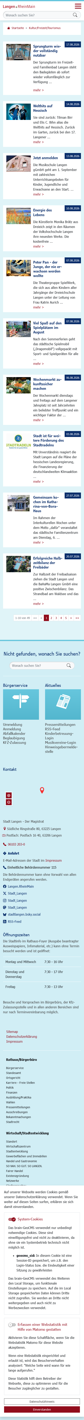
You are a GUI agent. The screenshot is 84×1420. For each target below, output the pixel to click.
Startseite (18, 28)
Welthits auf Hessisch (42, 108)
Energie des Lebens (42, 212)
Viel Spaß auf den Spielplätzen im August (47, 327)
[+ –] (42, 793)
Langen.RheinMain (21, 886)
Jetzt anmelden (45, 157)
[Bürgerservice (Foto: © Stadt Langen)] (21, 704)
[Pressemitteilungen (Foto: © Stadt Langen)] (63, 704)
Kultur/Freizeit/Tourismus (45, 28)
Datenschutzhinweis (42, 1401)
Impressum (53, 860)
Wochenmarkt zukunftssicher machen (47, 384)
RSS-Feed (14, 921)
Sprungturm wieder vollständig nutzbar (47, 50)
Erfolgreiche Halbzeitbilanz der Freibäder (47, 562)
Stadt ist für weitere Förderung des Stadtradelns (48, 440)
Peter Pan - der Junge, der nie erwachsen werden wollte (47, 269)
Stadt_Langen (17, 893)
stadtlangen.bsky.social (24, 914)
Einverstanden (42, 1409)
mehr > (38, 90)
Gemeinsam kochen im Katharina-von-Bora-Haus (46, 504)
